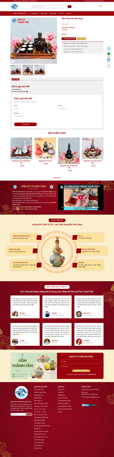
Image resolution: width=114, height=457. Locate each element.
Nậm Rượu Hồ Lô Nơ (45, 161)
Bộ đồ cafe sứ (38, 398)
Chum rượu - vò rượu (40, 412)
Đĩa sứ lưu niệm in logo (40, 414)
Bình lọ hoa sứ (38, 400)
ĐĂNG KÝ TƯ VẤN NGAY (81, 370)
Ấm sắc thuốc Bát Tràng (41, 437)
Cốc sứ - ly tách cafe (40, 409)
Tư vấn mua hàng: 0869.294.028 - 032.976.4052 (25, 0)
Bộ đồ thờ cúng (38, 395)
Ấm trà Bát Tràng (39, 389)
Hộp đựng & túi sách (40, 434)
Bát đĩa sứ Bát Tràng (40, 392)
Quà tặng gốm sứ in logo (41, 431)
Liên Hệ (68, 13)
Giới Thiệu (44, 13)
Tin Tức (61, 13)
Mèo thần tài (37, 448)
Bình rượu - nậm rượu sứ (41, 406)
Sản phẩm (53, 13)
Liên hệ (60, 412)
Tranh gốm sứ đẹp (39, 423)
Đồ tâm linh (37, 428)
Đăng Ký (29, 414)
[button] (63, 178)
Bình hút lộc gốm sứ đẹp (41, 403)
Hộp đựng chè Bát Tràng (41, 417)
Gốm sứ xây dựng (39, 439)
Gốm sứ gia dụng (39, 442)
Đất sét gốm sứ (38, 445)
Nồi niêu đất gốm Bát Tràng (42, 426)
